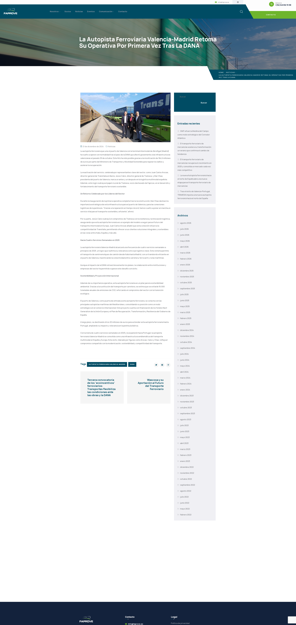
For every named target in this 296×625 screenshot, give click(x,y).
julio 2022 (184, 497)
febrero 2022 (185, 514)
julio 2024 (184, 354)
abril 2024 (184, 372)
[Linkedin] (238, 2)
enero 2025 (185, 324)
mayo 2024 (185, 366)
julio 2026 (184, 229)
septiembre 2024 (187, 348)
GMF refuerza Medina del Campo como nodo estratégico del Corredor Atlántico (193, 134)
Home (221, 72)
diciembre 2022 (187, 467)
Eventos (91, 11)
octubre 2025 (186, 282)
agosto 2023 (185, 419)
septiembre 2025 (187, 288)
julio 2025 (184, 294)
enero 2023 (185, 461)
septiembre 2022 (187, 485)
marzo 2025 (185, 312)
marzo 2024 (185, 378)
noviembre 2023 (187, 401)
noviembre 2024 (187, 336)
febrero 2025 (185, 318)
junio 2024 (184, 360)
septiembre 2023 (187, 413)
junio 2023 (184, 431)
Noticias (79, 11)
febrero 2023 (185, 455)
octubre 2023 (186, 407)
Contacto (122, 11)
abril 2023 (184, 443)
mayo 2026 (185, 241)
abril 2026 (184, 247)
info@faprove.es (223, 2)
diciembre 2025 (187, 270)
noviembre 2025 (187, 276)
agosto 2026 (185, 223)
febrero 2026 (185, 259)
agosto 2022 (185, 491)
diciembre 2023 (187, 395)
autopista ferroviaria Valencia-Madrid (107, 364)
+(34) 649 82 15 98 (283, 5)
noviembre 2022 (187, 473)
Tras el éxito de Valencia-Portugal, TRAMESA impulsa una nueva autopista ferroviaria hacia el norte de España (194, 195)
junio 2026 (184, 235)
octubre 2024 (186, 342)
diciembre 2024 (187, 330)
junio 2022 (184, 503)
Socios (68, 11)
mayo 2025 (185, 306)
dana (132, 364)
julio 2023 (184, 425)
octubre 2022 (186, 479)
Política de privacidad (180, 623)
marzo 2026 (185, 252)
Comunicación (105, 11)
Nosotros (54, 11)
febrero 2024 (185, 383)
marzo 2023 (185, 449)
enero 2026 (185, 264)
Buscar (183, 96)
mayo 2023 (185, 437)
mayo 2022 (185, 508)
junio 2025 (184, 300)
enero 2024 (185, 389)
